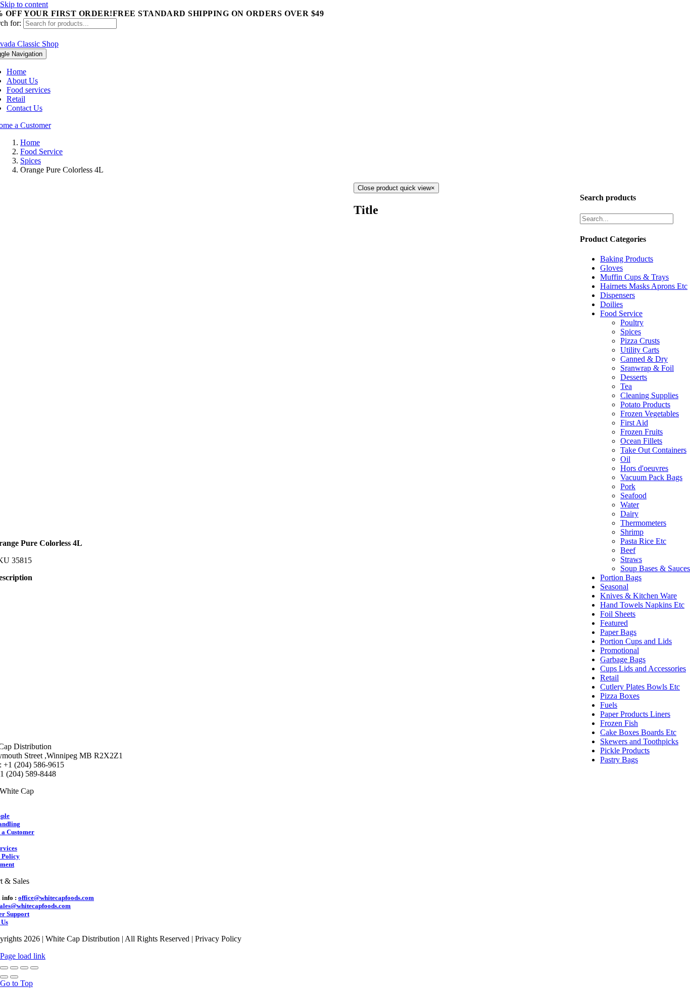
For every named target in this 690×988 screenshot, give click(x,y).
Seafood (633, 495)
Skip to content (24, 4)
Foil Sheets (617, 614)
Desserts (633, 377)
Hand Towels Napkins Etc (642, 604)
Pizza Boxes (619, 696)
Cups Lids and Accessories (643, 668)
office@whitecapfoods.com (56, 897)
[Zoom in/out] (34, 967)
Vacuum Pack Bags (651, 477)
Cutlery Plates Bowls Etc (640, 686)
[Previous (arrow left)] (4, 976)
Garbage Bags (623, 659)
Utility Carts (639, 350)
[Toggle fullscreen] (24, 967)
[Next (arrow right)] (14, 976)
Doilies (611, 304)
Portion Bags (621, 577)
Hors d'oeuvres (644, 468)
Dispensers (617, 295)
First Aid (634, 422)
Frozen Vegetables (649, 413)
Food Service (621, 313)
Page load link (22, 956)
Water (629, 504)
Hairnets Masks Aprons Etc (643, 286)
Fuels (608, 705)
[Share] (14, 967)
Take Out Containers (653, 450)
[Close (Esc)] (4, 967)
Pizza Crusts (640, 340)
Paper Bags (618, 632)
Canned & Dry (644, 359)
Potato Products (645, 404)
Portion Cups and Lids (636, 641)
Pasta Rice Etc (643, 541)
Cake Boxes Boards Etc (638, 732)
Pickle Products (625, 750)
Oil (625, 459)
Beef (627, 550)
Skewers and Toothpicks (639, 741)
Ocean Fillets (641, 441)
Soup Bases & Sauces (655, 568)
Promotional (619, 650)
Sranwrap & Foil (647, 368)
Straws (631, 559)
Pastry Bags (619, 759)
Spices (630, 331)
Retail (609, 677)
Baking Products (626, 258)
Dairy (629, 513)
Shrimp (632, 532)
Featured (614, 623)
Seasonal (614, 586)
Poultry (632, 322)
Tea (626, 386)
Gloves (611, 268)
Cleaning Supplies (649, 395)
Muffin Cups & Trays (634, 277)
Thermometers (643, 523)
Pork (627, 486)
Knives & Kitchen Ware (638, 595)
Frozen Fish (619, 723)
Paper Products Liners (635, 714)
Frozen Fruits (641, 431)
